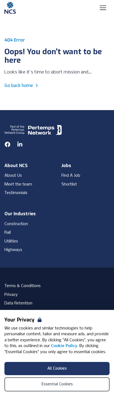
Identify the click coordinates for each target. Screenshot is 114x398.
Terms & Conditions (22, 286)
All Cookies (57, 368)
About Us (13, 175)
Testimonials (15, 193)
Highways (13, 250)
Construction (16, 224)
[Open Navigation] (103, 7)
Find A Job (70, 175)
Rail (7, 232)
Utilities (11, 241)
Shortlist (69, 184)
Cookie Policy (64, 346)
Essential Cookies (57, 384)
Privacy (11, 295)
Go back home (18, 85)
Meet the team (18, 184)
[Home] (10, 8)
